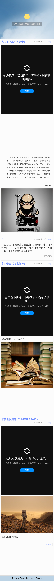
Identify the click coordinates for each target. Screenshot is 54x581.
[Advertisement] (27, 134)
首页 (15, 24)
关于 (39, 24)
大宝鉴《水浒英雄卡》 (13, 41)
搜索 (33, 24)
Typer (27, 16)
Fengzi (50, 41)
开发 (27, 24)
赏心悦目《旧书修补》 (13, 263)
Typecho (39, 578)
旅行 (21, 24)
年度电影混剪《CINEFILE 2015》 (20, 419)
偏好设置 (48, 544)
